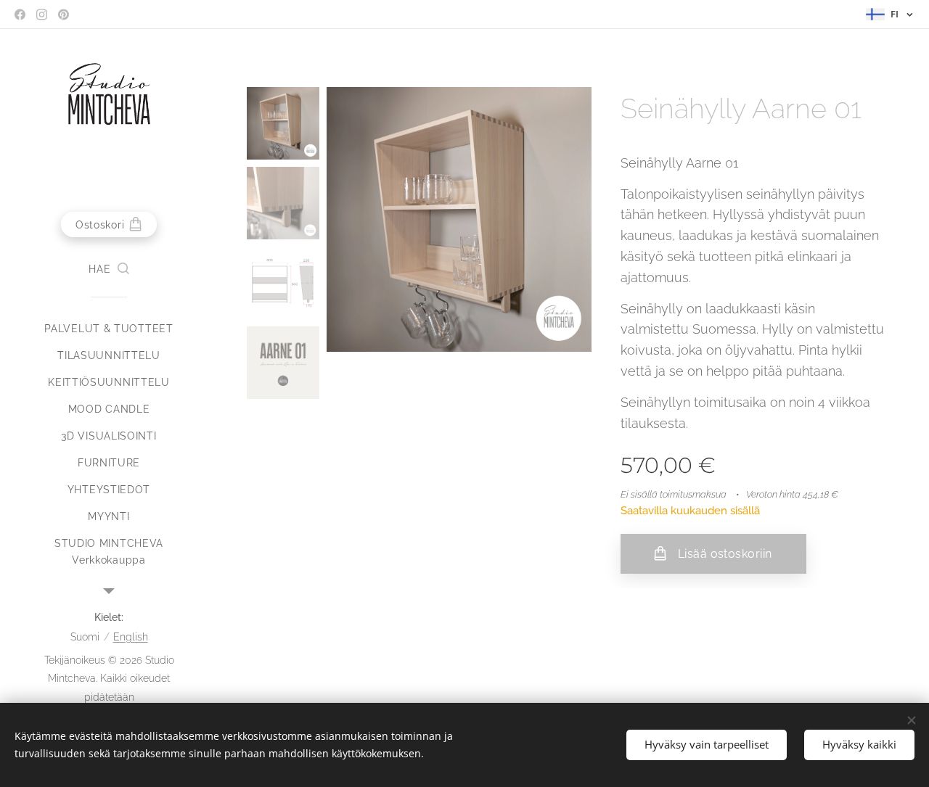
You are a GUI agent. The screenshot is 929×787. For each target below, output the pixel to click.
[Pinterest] (63, 14)
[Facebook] (20, 14)
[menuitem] (108, 329)
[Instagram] (42, 14)
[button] (108, 269)
